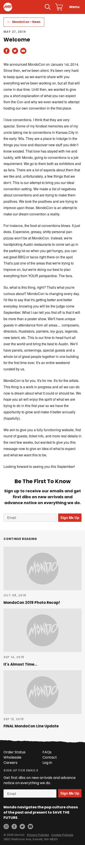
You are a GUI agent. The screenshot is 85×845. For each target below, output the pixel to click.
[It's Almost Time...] (42, 630)
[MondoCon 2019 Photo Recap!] (42, 568)
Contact (49, 757)
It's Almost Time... (20, 664)
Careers (10, 762)
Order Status (14, 752)
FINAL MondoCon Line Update (31, 726)
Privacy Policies (38, 835)
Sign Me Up (69, 517)
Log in (47, 762)
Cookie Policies (62, 835)
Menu (74, 6)
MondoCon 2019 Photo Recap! (31, 602)
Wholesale (12, 757)
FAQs (46, 752)
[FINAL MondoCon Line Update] (42, 692)
